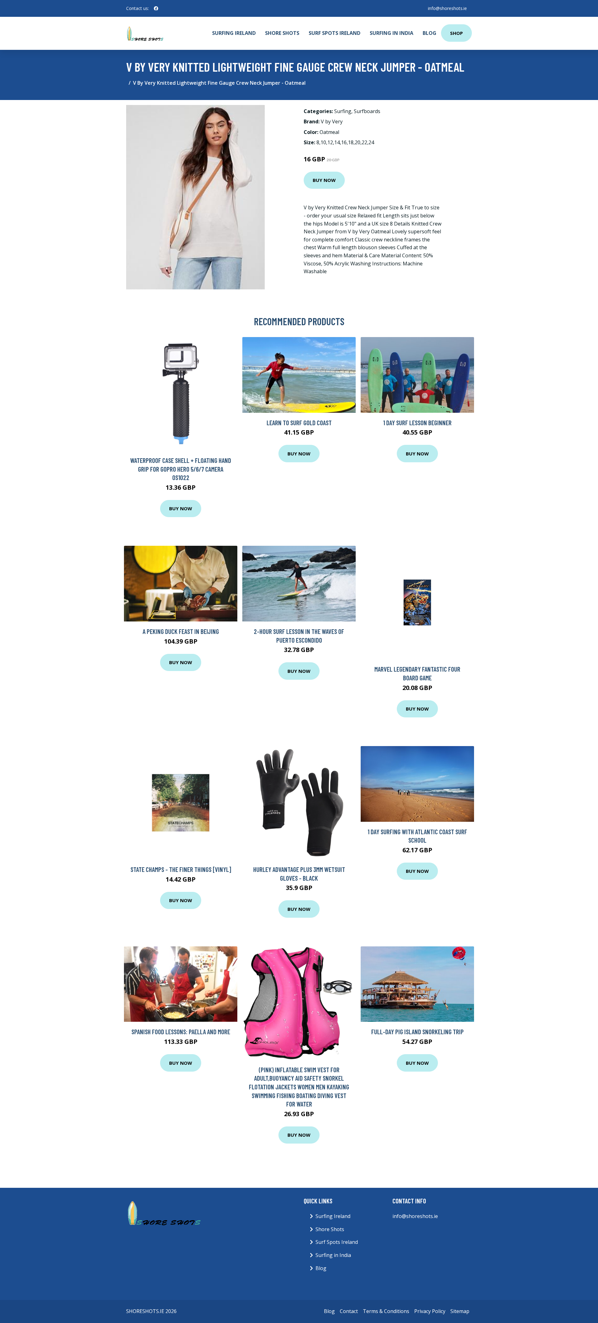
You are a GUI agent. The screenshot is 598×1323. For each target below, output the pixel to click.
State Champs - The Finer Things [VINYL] (181, 869)
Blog (429, 33)
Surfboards (367, 111)
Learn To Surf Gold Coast (299, 422)
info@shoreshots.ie (447, 8)
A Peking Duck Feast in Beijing (181, 631)
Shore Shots (282, 33)
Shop (456, 33)
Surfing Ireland (234, 33)
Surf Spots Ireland (334, 33)
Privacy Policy (429, 1311)
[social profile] (156, 8)
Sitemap (459, 1311)
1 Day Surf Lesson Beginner (417, 422)
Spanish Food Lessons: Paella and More (180, 1031)
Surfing (342, 111)
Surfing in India (391, 33)
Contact (349, 1311)
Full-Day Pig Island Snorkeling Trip (417, 1031)
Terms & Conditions (386, 1311)
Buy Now (324, 180)
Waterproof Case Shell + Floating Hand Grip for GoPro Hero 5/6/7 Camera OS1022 (180, 468)
